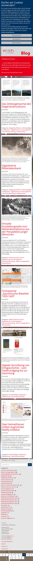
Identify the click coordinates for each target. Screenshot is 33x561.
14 (27, 555)
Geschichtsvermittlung (9, 132)
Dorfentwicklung (6, 481)
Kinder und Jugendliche (22, 261)
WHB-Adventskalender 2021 (9, 500)
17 (14, 558)
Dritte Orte (4, 516)
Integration (4, 512)
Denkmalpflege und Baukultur (17, 395)
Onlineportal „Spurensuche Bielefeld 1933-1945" (15, 293)
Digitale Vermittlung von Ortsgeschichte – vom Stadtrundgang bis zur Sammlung (15, 369)
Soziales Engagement (7, 494)
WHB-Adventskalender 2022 (9, 498)
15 (31, 555)
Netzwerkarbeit (21, 132)
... (17, 558)
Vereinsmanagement (7, 518)
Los (30, 465)
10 (13, 555)
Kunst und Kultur (6, 479)
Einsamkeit (4, 505)
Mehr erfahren (16, 43)
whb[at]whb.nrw (9, 536)
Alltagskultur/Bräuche (15, 128)
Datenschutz (5, 549)
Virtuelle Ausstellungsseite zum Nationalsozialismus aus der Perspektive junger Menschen (15, 229)
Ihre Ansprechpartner (7, 541)
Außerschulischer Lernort (16, 257)
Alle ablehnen (16, 39)
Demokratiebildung (6, 511)
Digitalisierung (15, 130)
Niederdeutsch (5, 507)
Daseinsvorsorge (6, 509)
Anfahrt (3, 544)
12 (20, 555)
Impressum (4, 546)
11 (17, 555)
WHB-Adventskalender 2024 (9, 503)
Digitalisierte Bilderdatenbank (11, 167)
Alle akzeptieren (16, 35)
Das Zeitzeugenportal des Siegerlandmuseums (16, 105)
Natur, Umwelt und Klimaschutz (10, 485)
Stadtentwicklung (6, 492)
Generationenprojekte (7, 490)
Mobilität (3, 514)
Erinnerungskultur (25, 130)
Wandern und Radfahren (8, 496)
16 (10, 558)
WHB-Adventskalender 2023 (9, 501)
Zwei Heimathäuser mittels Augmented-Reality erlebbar (13, 427)
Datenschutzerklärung (7, 32)
